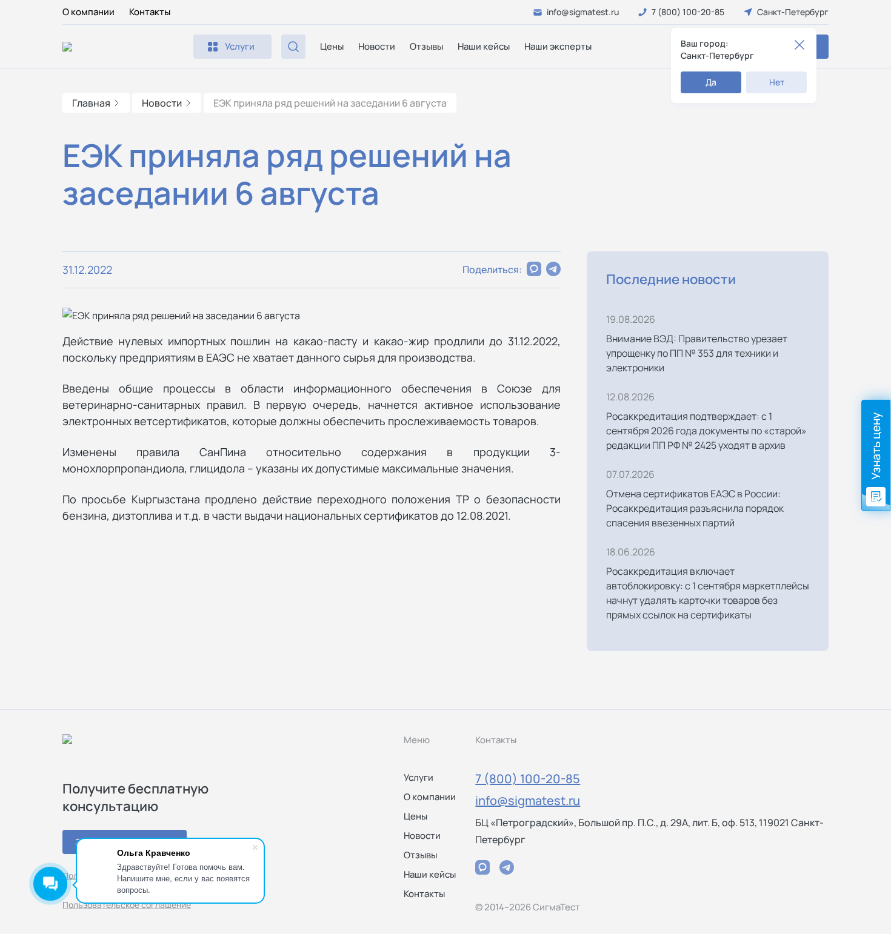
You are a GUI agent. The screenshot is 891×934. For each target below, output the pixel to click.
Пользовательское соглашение (126, 904)
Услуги (418, 777)
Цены (332, 46)
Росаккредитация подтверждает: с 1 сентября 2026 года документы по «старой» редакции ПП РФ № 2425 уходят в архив (706, 430)
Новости (376, 46)
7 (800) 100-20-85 (527, 778)
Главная (91, 103)
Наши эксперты (558, 46)
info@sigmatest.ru (527, 800)
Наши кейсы (484, 46)
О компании (88, 11)
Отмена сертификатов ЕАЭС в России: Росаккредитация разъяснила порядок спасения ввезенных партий (695, 508)
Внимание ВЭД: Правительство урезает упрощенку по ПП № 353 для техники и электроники (696, 353)
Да (711, 82)
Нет (776, 82)
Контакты (149, 11)
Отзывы (426, 46)
